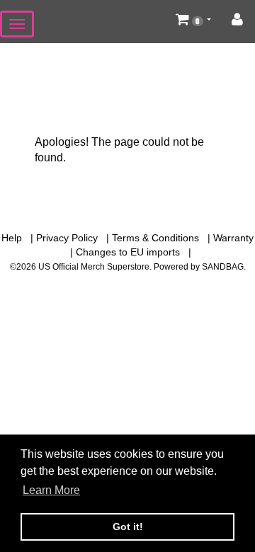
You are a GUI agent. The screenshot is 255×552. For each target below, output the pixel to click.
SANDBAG (223, 267)
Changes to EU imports (128, 252)
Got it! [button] (128, 526)
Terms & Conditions (155, 237)
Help (11, 237)
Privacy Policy (67, 237)
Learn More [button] (51, 490)
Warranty (233, 237)
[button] (193, 19)
